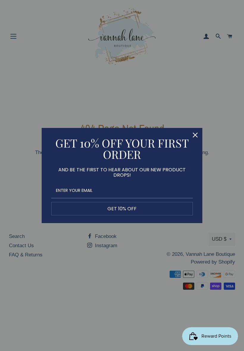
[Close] (195, 135)
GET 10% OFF (122, 208)
